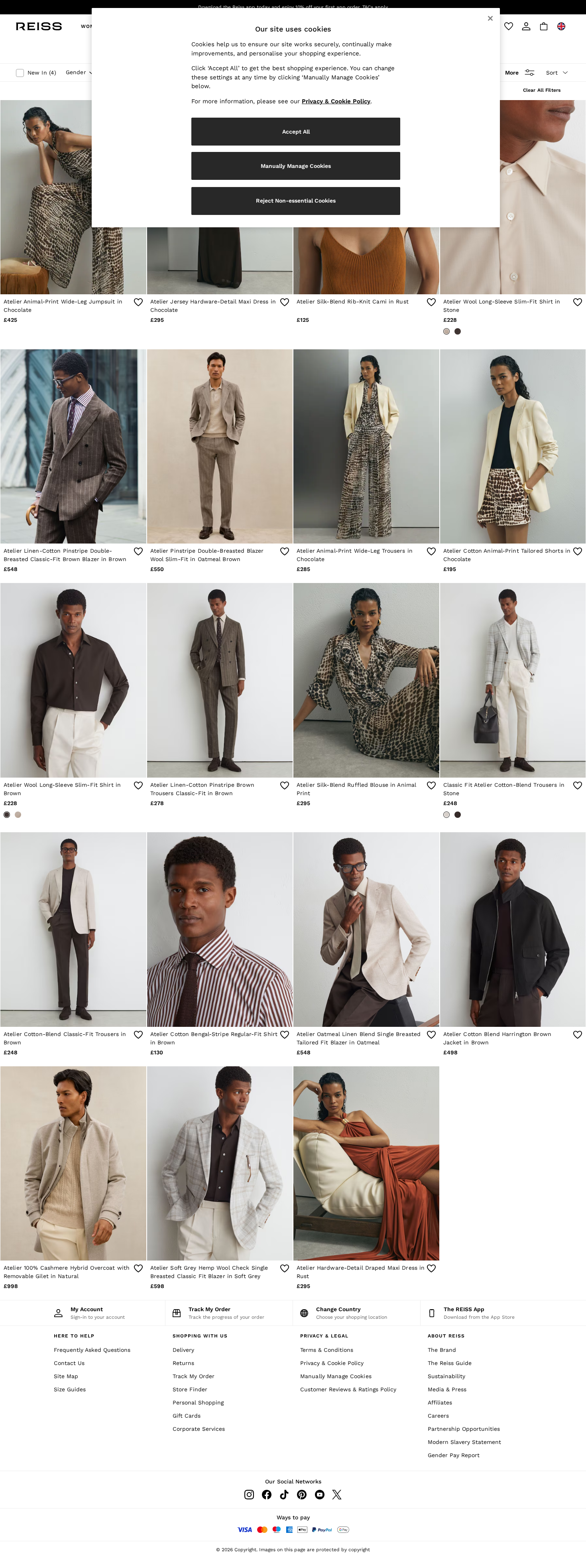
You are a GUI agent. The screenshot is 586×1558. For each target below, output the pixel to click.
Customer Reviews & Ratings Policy (348, 1389)
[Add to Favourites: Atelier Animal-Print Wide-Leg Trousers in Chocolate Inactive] (431, 551)
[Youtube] (319, 1494)
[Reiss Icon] (39, 26)
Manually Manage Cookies (336, 1376)
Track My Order (193, 1376)
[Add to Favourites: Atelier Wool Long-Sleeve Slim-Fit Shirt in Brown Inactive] (138, 785)
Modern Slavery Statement (464, 1442)
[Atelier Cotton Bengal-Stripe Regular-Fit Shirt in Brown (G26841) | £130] (220, 929)
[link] (526, 26)
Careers (438, 1415)
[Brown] (457, 331)
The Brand (442, 1350)
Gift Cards (187, 1415)
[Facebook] (266, 1494)
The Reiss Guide (450, 1363)
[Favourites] (508, 26)
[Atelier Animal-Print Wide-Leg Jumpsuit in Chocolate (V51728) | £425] (73, 197)
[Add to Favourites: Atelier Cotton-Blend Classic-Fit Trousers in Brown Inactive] (138, 1035)
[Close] (490, 18)
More (512, 72)
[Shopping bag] (544, 26)
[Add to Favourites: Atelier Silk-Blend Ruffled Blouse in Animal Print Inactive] (431, 785)
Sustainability (446, 1376)
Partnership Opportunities (464, 1429)
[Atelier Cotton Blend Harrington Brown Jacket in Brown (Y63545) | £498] (513, 929)
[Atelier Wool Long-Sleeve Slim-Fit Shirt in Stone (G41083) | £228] (513, 197)
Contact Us (69, 1363)
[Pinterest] (302, 1494)
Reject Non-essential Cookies (296, 200)
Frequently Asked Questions (92, 1350)
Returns (183, 1363)
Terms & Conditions (326, 1350)
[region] (296, 117)
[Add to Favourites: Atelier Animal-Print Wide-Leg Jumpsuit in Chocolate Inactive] (138, 302)
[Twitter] (337, 1494)
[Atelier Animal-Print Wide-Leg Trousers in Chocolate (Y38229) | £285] (366, 446)
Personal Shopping (198, 1402)
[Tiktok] (284, 1494)
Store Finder (190, 1389)
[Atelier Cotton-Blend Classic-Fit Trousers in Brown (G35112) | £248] (73, 929)
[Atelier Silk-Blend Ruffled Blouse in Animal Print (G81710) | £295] (366, 680)
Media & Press (447, 1389)
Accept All (296, 131)
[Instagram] (249, 1494)
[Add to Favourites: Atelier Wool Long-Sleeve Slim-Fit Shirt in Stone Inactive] (577, 302)
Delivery (183, 1350)
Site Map (66, 1376)
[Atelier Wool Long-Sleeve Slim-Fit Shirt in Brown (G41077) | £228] (73, 680)
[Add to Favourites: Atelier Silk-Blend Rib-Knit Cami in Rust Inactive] (431, 302)
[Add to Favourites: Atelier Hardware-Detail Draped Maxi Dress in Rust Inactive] (431, 1268)
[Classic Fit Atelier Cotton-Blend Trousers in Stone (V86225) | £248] (513, 680)
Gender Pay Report (454, 1455)
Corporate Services (199, 1429)
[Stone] (446, 331)
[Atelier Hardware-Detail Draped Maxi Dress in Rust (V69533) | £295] (366, 1163)
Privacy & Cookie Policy (332, 1363)
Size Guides (70, 1389)
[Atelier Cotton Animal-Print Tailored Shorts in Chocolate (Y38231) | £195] (513, 446)
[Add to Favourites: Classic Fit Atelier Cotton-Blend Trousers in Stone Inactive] (577, 785)
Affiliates (440, 1402)
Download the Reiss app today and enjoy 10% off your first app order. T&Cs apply (293, 7)
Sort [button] (552, 72)
